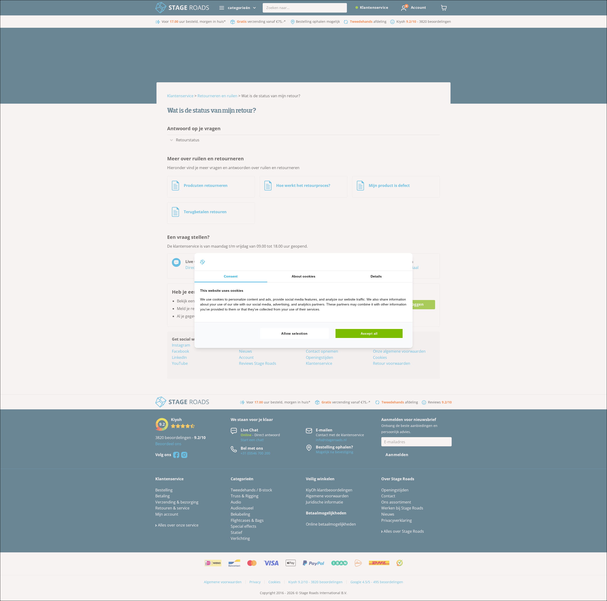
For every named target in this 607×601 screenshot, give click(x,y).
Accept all (369, 333)
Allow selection (294, 333)
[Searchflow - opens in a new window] (401, 262)
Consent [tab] (231, 276)
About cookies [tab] (303, 276)
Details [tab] (376, 276)
